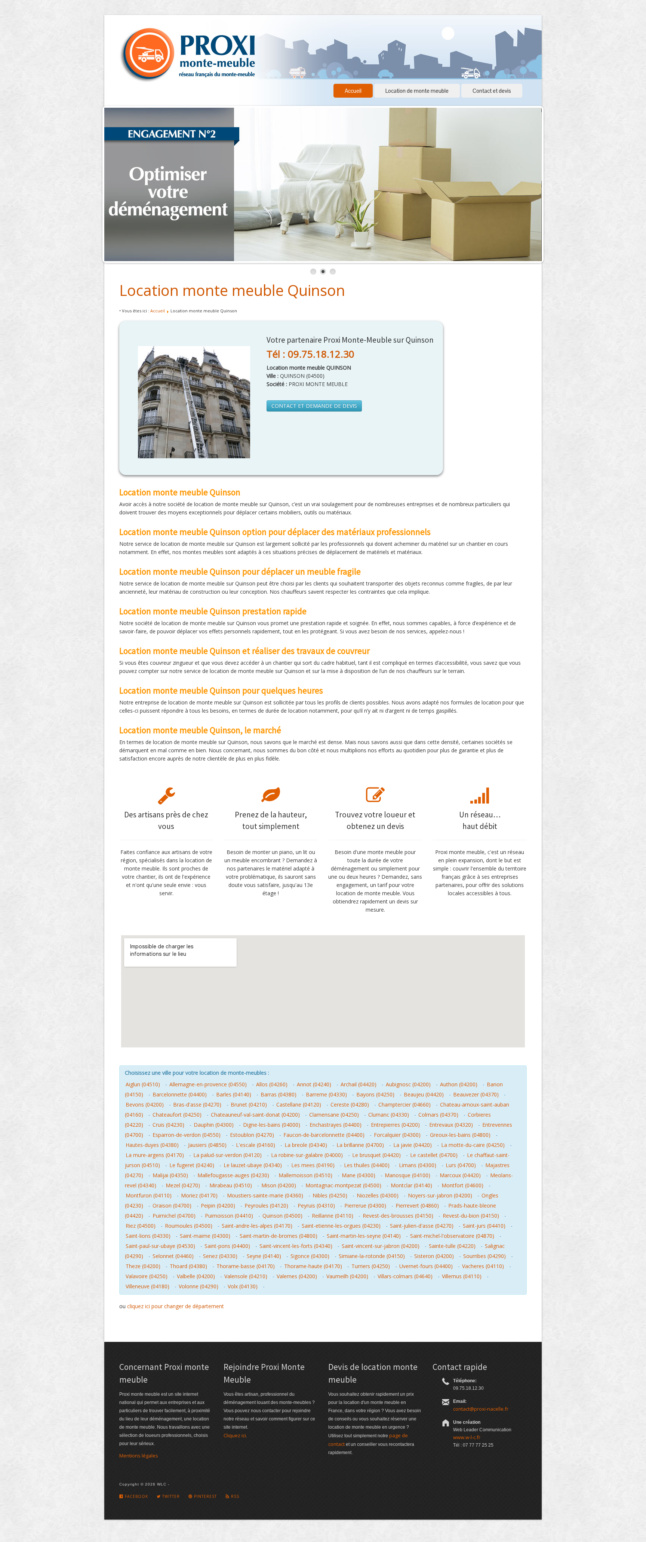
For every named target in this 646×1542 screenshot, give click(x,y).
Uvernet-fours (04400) (426, 1266)
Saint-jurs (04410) (484, 1225)
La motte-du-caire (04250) (473, 1144)
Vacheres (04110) (483, 1266)
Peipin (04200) (218, 1205)
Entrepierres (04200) (395, 1124)
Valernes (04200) (297, 1276)
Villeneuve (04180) (147, 1286)
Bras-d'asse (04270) (197, 1104)
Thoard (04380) (188, 1266)
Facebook (135, 1496)
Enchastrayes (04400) (336, 1124)
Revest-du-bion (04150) (471, 1215)
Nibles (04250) (330, 1195)
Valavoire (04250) (146, 1276)
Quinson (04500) (282, 1215)
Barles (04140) (233, 1094)
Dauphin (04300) (214, 1124)
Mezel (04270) (183, 1185)
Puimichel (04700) (174, 1215)
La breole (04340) (305, 1144)
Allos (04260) (271, 1084)
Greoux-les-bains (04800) (460, 1134)
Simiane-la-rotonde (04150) (372, 1256)
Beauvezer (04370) (476, 1094)
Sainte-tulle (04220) (452, 1245)
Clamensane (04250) (334, 1114)
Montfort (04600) (462, 1185)
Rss (234, 1496)
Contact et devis (492, 90)
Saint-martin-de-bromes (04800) (278, 1235)
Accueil (353, 90)
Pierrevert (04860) (417, 1205)
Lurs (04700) (461, 1165)
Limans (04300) (417, 1165)
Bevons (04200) (145, 1104)
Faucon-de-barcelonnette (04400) (323, 1134)
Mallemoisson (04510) (305, 1175)
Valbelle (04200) (196, 1276)
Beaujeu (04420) (424, 1094)
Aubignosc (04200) (408, 1084)
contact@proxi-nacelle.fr (480, 1408)
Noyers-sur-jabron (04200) (440, 1195)
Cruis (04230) (168, 1124)
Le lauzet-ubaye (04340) (253, 1165)
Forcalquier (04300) (397, 1134)
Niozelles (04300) (378, 1195)
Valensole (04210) (245, 1276)
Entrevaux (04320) (451, 1124)
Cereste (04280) (349, 1104)
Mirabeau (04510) (230, 1185)
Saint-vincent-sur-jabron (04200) (380, 1245)
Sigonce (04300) (309, 1256)
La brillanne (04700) (360, 1144)
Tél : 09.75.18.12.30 (310, 354)
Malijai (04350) (170, 1175)
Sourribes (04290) (484, 1256)
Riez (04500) (141, 1225)
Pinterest (205, 1496)
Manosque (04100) (407, 1175)
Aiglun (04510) (143, 1084)
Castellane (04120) (298, 1104)
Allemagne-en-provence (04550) (208, 1084)
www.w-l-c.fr (466, 1437)
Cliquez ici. (235, 1435)
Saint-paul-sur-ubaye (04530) (160, 1245)
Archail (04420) (358, 1084)
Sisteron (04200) (434, 1256)
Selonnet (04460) (173, 1256)
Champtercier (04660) (404, 1104)
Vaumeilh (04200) (347, 1276)
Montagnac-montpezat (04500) (343, 1185)
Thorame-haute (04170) (313, 1266)
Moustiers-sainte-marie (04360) (265, 1195)
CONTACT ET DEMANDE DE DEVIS (314, 405)
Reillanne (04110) (332, 1215)
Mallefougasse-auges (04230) (233, 1175)
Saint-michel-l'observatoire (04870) (452, 1235)
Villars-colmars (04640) (405, 1276)
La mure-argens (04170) (155, 1155)
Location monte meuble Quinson (232, 290)
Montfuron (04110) (149, 1195)
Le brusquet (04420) (376, 1155)
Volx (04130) (243, 1286)
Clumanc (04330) (388, 1114)
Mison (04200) (278, 1185)
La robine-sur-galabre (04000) (307, 1155)
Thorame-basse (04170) (245, 1266)
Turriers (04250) (370, 1266)
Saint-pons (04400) (227, 1245)
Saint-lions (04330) (148, 1235)
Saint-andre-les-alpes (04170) (257, 1225)
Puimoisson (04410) (229, 1215)
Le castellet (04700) (434, 1155)
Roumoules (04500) (188, 1225)
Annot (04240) (314, 1084)
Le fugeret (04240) (191, 1165)
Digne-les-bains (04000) (271, 1124)
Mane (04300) (358, 1175)
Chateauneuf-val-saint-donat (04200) (255, 1114)
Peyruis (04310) (316, 1205)
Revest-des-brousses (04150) (398, 1215)
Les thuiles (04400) (367, 1165)
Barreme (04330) (326, 1094)
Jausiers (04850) (207, 1144)
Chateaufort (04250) (177, 1114)
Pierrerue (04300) (365, 1205)
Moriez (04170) (199, 1195)
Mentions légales (138, 1455)
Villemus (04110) (462, 1276)
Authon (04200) (458, 1084)
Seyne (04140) (264, 1256)
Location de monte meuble (417, 90)
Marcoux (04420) (460, 1175)
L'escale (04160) (255, 1144)
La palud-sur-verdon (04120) (227, 1155)
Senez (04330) (220, 1256)
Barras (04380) (278, 1094)
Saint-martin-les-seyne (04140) (364, 1235)
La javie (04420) (412, 1144)
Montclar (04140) (411, 1185)
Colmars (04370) (438, 1114)
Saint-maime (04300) (205, 1235)
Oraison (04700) (172, 1205)
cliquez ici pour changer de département (175, 1306)
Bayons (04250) (375, 1094)
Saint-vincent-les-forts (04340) (295, 1245)
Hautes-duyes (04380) (152, 1144)
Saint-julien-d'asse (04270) (421, 1225)
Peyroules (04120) (266, 1205)
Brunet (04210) (249, 1104)
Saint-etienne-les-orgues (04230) (341, 1225)
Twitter (170, 1496)
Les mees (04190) (313, 1165)
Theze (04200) (143, 1266)
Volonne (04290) (198, 1286)
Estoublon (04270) (252, 1134)
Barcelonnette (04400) (180, 1094)
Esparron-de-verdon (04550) (187, 1134)
